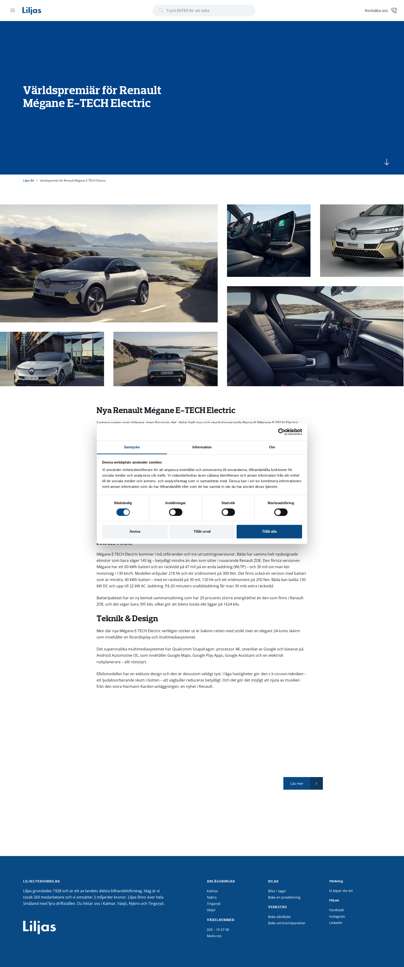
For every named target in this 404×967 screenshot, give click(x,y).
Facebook (336, 910)
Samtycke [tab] (132, 447)
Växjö (211, 910)
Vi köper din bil (341, 890)
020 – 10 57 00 (218, 929)
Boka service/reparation (286, 923)
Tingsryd (213, 903)
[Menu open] (12, 10)
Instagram (337, 916)
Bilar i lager (277, 891)
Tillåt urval (202, 532)
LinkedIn (336, 923)
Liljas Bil (28, 180)
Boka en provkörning (284, 897)
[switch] (175, 512)
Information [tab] (202, 447)
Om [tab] (272, 447)
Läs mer (296, 783)
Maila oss (214, 936)
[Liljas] (36, 10)
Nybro (211, 897)
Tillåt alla (269, 532)
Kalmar (212, 891)
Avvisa (135, 532)
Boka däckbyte (279, 916)
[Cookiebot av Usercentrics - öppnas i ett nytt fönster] (281, 431)
